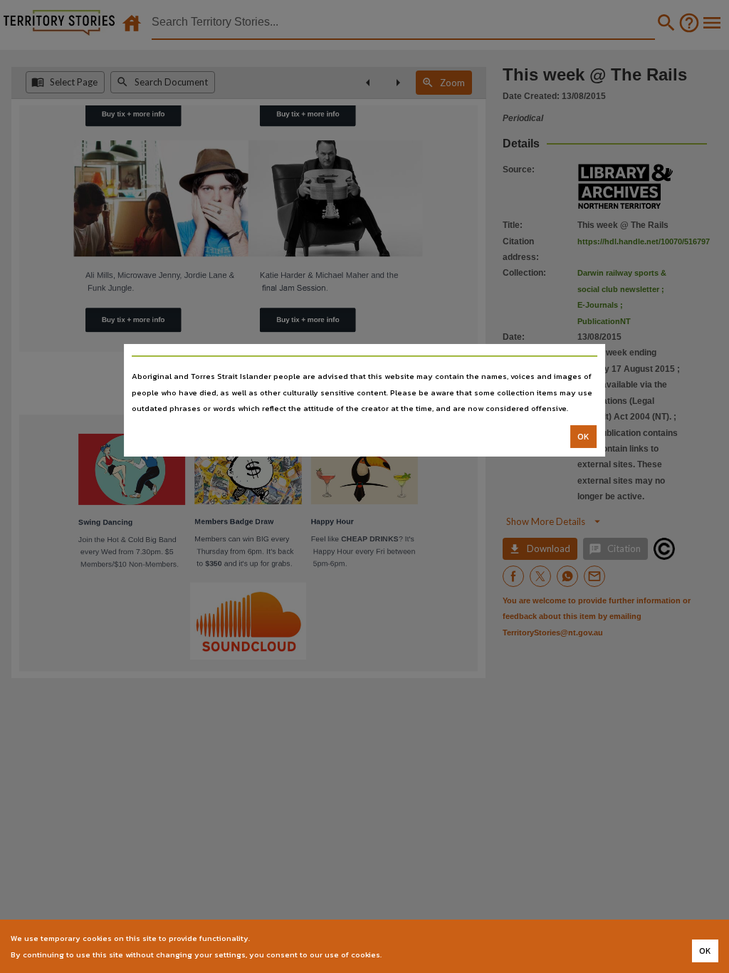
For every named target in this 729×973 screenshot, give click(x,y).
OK (583, 436)
